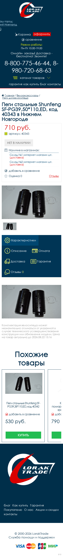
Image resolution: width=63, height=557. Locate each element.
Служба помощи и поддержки (32, 537)
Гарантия (15, 84)
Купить (23, 435)
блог (43, 84)
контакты (54, 84)
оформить (42, 34)
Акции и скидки (47, 510)
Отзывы (54, 176)
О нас (28, 510)
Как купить (31, 84)
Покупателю (13, 510)
